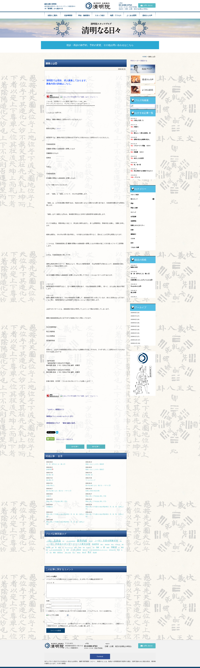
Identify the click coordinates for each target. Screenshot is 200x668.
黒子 (63, 541)
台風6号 (48, 496)
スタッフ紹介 (100, 15)
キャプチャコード (60, 624)
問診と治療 (134, 208)
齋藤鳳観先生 (60, 552)
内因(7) (134, 127)
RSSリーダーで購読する (64, 439)
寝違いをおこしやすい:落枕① (95, 469)
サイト (48, 608)
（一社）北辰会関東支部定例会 (55, 549)
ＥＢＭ (133, 238)
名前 (47, 601)
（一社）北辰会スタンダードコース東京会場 (68, 544)
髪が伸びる (88, 547)
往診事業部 (68, 15)
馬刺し (112, 544)
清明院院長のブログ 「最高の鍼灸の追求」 (61, 423)
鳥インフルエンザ (68, 547)
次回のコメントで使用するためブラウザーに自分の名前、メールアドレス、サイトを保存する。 (80, 611)
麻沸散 (59, 547)
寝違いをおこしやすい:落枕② (95, 464)
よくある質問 (131, 15)
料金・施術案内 (84, 15)
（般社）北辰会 (67, 552)
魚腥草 (75, 547)
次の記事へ (75, 446)
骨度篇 (48, 547)
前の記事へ (96, 446)
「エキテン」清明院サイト (55, 409)
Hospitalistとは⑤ (136, 286)
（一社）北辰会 (75, 550)
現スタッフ (134, 199)
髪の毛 (84, 552)
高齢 (97, 547)
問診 (132, 203)
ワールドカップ (90, 480)
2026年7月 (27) (135, 316)
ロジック (133, 212)
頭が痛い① (49, 480)
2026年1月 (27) (135, 336)
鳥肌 (51, 552)
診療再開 (49, 469)
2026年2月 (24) (135, 333)
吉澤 (60, 456)
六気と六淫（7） (137, 120)
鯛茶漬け (79, 552)
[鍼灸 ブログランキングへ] (52, 97)
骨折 (93, 547)
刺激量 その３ (137, 152)
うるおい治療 (135, 247)
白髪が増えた (50, 485)
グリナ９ (135, 177)
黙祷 (84, 547)
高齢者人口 (85, 549)
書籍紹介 (133, 234)
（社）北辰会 (53, 540)
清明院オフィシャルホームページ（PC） (60, 416)
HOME (144, 56)
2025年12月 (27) (135, 340)
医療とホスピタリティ (138, 225)
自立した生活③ (137, 158)
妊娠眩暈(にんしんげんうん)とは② (141, 280)
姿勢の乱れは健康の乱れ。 (141, 139)
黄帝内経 (82, 540)
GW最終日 (49, 507)
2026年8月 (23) (135, 312)
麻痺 (53, 547)
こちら (67, 83)
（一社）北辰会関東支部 (106, 540)
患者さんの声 (147, 15)
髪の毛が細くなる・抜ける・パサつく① (58, 491)
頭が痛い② (89, 475)
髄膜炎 (108, 547)
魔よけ (74, 552)
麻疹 (54, 552)
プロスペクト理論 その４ (141, 145)
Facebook (100, 656)
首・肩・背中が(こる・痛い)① (55, 464)
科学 (132, 243)
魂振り (101, 544)
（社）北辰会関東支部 (70, 541)
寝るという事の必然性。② (141, 133)
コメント (50, 583)
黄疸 (121, 541)
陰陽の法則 (134, 267)
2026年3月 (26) (135, 329)
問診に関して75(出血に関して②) (56, 501)
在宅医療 (133, 216)
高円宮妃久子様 (112, 549)
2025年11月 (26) (135, 343)
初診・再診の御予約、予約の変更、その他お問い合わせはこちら (100, 45)
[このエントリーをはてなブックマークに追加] (57, 432)
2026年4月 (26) (135, 326)
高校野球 (95, 544)
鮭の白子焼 (118, 544)
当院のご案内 (52, 15)
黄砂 (123, 544)
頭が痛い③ (49, 475)
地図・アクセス (115, 15)
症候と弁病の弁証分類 (92, 491)
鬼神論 (79, 547)
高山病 (95, 552)
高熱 (67, 549)
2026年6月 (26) (135, 319)
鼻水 (89, 552)
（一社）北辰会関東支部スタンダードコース (98, 549)
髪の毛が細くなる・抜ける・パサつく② (98, 485)
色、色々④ (136, 164)
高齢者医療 (107, 544)
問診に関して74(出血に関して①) (96, 501)
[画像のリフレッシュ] (68, 615)
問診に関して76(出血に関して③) (96, 496)
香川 (118, 549)
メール (48, 604)
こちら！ (58, 128)
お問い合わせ (148, 5)
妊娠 (132, 230)
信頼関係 (133, 221)
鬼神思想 (90, 541)
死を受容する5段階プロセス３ (142, 171)
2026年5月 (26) (135, 322)
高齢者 (114, 547)
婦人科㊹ (133, 292)
